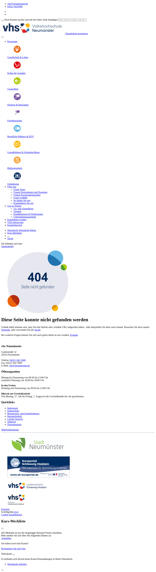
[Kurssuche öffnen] (8, 236)
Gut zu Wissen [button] (14, 206)
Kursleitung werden (16, 219)
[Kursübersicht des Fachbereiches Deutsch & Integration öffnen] (17, 99)
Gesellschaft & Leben (17, 57)
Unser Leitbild (20, 197)
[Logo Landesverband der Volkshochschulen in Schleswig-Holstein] (27, 490)
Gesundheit (12, 89)
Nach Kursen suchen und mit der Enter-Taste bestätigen (31, 19)
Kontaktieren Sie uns (23, 203)
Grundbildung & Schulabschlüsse (23, 152)
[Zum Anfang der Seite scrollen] (2, 570)
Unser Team (19, 189)
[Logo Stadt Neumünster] (37, 452)
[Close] (13, 554)
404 (12, 246)
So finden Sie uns (21, 200)
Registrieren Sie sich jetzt (13, 548)
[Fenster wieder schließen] (2, 528)
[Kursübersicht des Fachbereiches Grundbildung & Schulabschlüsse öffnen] (17, 147)
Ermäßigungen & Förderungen (28, 214)
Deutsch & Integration (18, 105)
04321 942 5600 (18, 360)
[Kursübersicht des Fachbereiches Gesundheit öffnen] (17, 84)
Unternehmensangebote (24, 217)
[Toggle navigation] (2, 37)
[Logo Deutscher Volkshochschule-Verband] (16, 504)
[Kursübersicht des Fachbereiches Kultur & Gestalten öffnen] (17, 68)
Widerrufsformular (10, 429)
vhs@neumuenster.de (19, 365)
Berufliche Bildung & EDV (20, 136)
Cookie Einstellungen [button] (11, 514)
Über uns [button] (11, 186)
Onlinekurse (13, 184)
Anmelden (6, 538)
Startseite (5, 246)
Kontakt (74, 335)
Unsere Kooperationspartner (27, 195)
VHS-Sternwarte (15, 222)
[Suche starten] (2, 20)
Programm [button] (12, 41)
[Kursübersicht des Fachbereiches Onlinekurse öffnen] (17, 179)
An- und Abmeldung (23, 208)
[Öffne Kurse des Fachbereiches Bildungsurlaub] (17, 163)
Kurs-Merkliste (14, 233)
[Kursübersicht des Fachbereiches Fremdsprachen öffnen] (17, 115)
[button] (27, 230)
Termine (17, 211)
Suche (10, 238)
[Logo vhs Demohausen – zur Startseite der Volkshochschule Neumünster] (33, 33)
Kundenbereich (14, 225)
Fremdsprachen (14, 120)
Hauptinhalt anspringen (76, 33)
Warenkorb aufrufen (17, 564)
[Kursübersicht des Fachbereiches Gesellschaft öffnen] (17, 52)
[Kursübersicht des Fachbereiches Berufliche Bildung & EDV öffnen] (17, 131)
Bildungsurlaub (14, 168)
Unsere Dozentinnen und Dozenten (30, 192)
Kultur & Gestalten (16, 73)
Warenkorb (13, 230)
